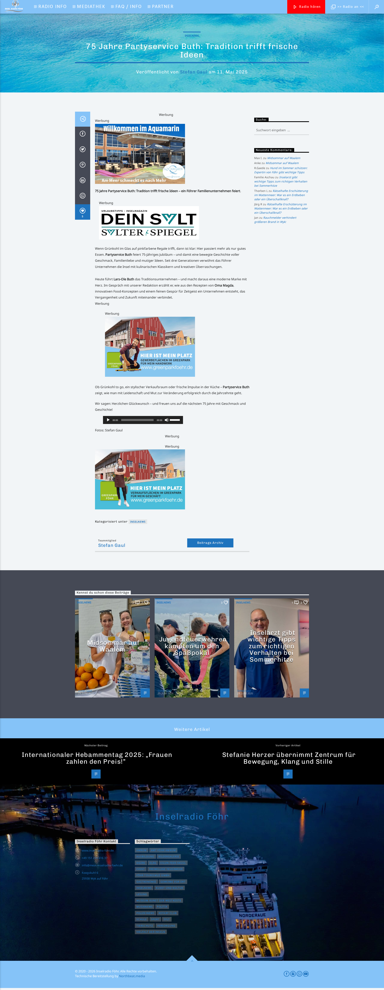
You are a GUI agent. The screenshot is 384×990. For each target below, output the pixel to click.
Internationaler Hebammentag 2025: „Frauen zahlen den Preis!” (97, 758)
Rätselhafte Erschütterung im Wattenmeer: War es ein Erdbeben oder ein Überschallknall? (281, 195)
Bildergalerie (168, 856)
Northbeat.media (132, 976)
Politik (162, 906)
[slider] (175, 419)
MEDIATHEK (91, 6)
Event (140, 869)
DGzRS (140, 863)
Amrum (141, 850)
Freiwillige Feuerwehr (166, 869)
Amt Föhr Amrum (163, 850)
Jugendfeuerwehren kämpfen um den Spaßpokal (193, 645)
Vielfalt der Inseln (150, 932)
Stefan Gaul (193, 72)
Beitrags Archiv (210, 543)
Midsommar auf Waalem (283, 158)
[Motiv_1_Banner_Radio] (172, 479)
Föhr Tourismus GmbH (153, 875)
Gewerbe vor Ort (173, 881)
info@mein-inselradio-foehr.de (102, 865)
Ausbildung (145, 856)
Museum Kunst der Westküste (158, 900)
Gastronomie (146, 881)
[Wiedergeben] (108, 420)
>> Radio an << (350, 7)
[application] (143, 420)
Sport (155, 919)
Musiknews (144, 906)
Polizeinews (145, 913)
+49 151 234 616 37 (94, 858)
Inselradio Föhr (192, 816)
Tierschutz (144, 925)
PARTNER (162, 6)
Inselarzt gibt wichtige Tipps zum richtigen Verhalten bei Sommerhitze (280, 181)
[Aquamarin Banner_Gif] (172, 154)
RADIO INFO (52, 6)
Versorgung (166, 925)
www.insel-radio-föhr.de (98, 850)
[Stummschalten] (167, 420)
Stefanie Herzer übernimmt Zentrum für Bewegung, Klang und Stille (289, 758)
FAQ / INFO (128, 6)
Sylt (167, 919)
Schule (141, 919)
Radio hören (309, 7)
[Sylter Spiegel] (174, 222)
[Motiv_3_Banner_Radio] (177, 347)
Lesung (141, 894)
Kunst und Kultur (169, 888)
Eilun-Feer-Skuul (173, 863)
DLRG (153, 863)
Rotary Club (168, 913)
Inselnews (192, 35)
